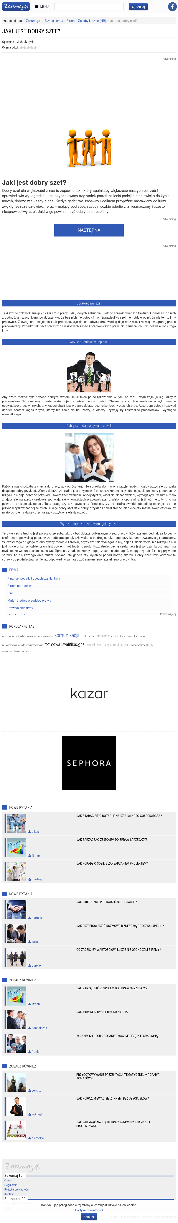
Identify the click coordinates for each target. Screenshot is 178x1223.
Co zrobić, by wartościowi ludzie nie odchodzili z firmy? (118, 950)
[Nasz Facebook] (172, 6)
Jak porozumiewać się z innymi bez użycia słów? (112, 1098)
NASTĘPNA (89, 230)
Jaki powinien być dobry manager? (102, 1012)
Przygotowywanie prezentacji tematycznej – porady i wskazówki (118, 1076)
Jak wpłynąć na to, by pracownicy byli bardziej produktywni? (113, 1124)
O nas (8, 1180)
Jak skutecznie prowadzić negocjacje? (106, 902)
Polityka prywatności (16, 1189)
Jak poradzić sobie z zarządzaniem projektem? (112, 863)
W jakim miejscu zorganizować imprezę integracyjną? (117, 1036)
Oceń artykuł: (10, 47)
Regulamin (10, 1185)
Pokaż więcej (168, 614)
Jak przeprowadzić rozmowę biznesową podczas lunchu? (120, 926)
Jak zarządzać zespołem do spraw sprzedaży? (111, 840)
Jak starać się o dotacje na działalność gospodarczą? (119, 816)
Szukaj (140, 7)
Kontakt (9, 1194)
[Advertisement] (89, 96)
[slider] (28, 47)
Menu (43, 7)
